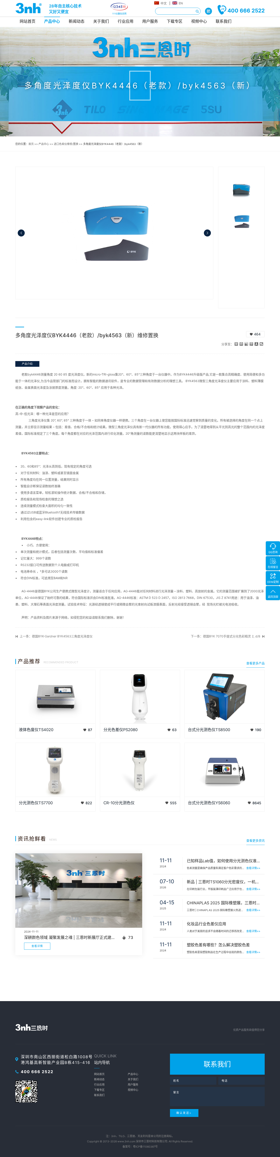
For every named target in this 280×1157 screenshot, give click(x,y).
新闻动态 (76, 21)
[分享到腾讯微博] (251, 344)
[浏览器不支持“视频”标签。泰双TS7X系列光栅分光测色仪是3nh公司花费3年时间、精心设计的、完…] (55, 769)
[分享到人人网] (256, 344)
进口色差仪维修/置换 (66, 144)
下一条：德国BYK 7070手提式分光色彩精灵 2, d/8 (225, 636)
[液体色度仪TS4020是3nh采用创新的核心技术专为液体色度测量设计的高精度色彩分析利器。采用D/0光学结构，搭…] (55, 696)
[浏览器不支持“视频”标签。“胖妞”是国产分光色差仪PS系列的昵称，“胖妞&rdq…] (140, 696)
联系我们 (223, 21)
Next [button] (207, 232)
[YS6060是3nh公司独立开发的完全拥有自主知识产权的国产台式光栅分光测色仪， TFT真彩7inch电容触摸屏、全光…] (224, 769)
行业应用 (125, 21)
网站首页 (27, 21)
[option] (114, 233)
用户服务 (150, 21)
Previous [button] (21, 232)
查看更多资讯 (255, 840)
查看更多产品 (255, 663)
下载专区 (174, 21)
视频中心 (199, 21)
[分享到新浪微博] (246, 344)
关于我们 (101, 21)
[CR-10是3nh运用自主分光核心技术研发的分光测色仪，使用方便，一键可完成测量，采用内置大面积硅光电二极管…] (140, 769)
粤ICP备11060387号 (145, 1146)
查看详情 (37, 946)
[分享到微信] (261, 344)
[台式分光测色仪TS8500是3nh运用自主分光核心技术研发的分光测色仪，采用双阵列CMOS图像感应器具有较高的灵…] (224, 696)
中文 (164, 3)
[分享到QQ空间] (241, 344)
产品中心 (52, 21)
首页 (31, 144)
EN (181, 3)
